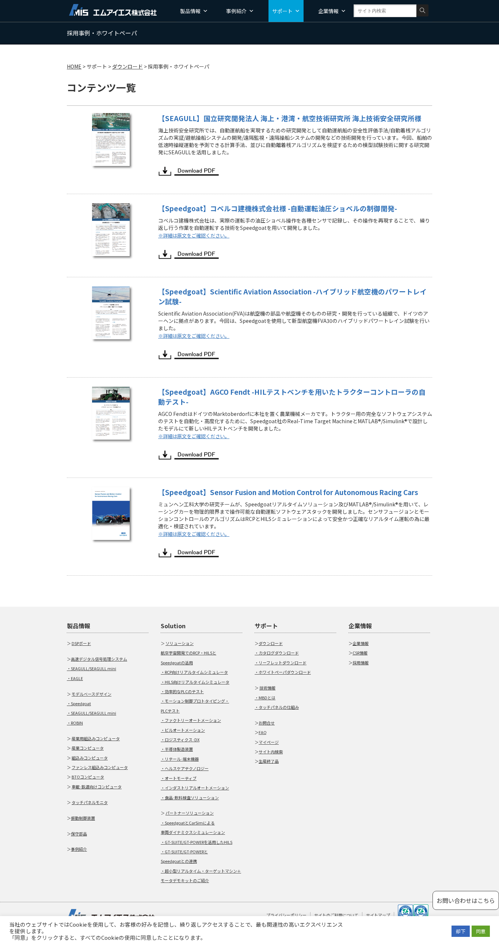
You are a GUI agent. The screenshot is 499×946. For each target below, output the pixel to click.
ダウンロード (271, 643)
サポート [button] (282, 11)
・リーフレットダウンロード (280, 662)
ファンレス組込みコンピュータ (100, 767)
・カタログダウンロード (277, 653)
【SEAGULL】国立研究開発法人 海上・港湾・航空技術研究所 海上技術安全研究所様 (290, 118)
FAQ (263, 732)
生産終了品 (269, 761)
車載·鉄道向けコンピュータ (97, 786)
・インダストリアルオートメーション (195, 788)
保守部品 (79, 834)
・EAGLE (75, 678)
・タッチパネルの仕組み (277, 707)
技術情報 (267, 688)
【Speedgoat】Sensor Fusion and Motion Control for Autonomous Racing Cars (288, 492)
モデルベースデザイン (91, 694)
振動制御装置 (83, 818)
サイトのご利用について (336, 915)
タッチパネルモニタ (90, 802)
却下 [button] (460, 931)
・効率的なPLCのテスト (182, 691)
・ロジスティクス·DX (180, 739)
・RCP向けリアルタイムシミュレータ (194, 672)
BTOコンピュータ (88, 777)
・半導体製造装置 (177, 749)
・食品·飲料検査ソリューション (190, 797)
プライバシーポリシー (286, 915)
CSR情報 (360, 653)
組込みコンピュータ (90, 758)
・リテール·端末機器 (180, 759)
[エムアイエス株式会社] (113, 9)
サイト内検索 (271, 751)
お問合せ (267, 723)
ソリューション (179, 643)
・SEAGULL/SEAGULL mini (91, 668)
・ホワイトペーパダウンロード (283, 672)
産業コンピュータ (88, 748)
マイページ (269, 742)
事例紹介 (79, 849)
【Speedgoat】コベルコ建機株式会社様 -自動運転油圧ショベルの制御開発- (277, 208)
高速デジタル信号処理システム (99, 659)
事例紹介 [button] (236, 11)
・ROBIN (75, 723)
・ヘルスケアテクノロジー (185, 768)
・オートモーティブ (179, 778)
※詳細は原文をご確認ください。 (193, 235)
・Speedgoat (79, 703)
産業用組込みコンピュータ (96, 738)
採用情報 (361, 662)
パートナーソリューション (189, 813)
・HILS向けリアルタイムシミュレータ (195, 682)
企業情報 (361, 643)
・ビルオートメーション (183, 730)
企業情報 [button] (328, 11)
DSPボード (81, 643)
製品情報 (190, 11)
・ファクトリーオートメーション (191, 720)
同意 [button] (480, 931)
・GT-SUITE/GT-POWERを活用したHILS (196, 842)
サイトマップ (378, 915)
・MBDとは (265, 697)
